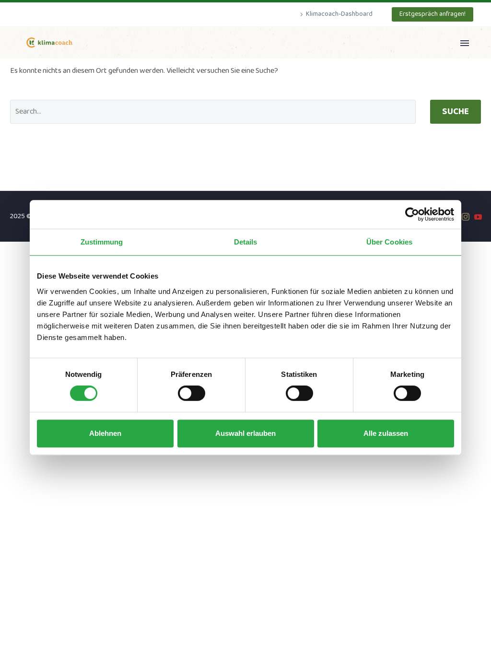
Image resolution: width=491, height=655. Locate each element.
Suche (455, 111)
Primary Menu (464, 43)
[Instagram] (465, 217)
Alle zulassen (385, 433)
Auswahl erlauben (245, 433)
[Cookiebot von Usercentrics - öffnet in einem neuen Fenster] (412, 214)
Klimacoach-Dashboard (339, 14)
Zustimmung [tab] (102, 242)
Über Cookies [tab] (389, 242)
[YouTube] (478, 217)
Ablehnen (105, 433)
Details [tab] (245, 242)
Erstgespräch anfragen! (432, 14)
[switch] (191, 393)
